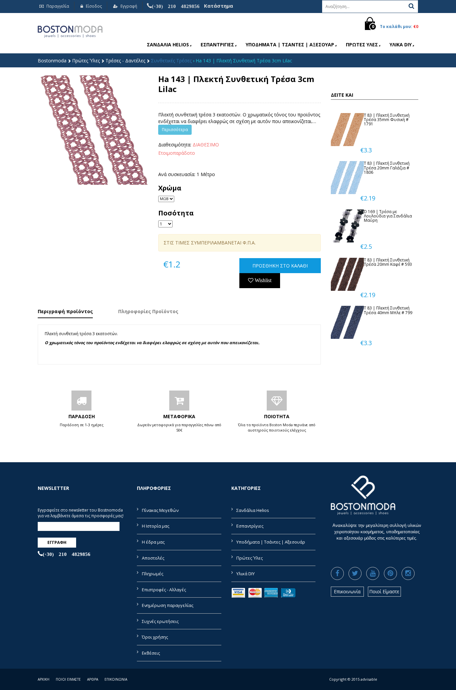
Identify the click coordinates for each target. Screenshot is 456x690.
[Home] (70, 30)
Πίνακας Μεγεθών (160, 510)
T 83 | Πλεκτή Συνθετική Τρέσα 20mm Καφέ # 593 (388, 262)
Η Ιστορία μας (155, 526)
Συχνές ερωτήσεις (160, 621)
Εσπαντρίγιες (217, 44)
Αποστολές (153, 558)
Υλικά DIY (401, 44)
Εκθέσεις (151, 653)
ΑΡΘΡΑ (92, 679)
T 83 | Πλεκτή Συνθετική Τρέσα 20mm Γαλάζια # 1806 (387, 167)
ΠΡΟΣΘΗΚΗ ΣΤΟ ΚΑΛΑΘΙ (280, 265)
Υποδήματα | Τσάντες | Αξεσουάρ (290, 44)
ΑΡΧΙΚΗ (43, 679)
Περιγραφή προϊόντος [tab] (65, 311)
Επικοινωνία (347, 591)
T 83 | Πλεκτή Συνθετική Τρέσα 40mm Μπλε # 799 (388, 310)
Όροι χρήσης (155, 637)
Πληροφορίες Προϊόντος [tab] (148, 311)
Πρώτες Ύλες (362, 44)
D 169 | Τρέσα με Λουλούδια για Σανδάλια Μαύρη (388, 216)
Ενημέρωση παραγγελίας (167, 605)
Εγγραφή (128, 6)
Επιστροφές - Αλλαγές (164, 590)
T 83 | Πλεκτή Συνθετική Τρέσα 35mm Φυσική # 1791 (387, 119)
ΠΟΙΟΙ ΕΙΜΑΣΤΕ (68, 679)
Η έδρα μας (153, 542)
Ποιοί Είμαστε (384, 591)
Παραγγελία (57, 6)
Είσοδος (93, 6)
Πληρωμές (152, 574)
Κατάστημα (218, 5)
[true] (411, 6)
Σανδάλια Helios (168, 44)
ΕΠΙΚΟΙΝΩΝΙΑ (115, 679)
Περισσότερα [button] (175, 129)
